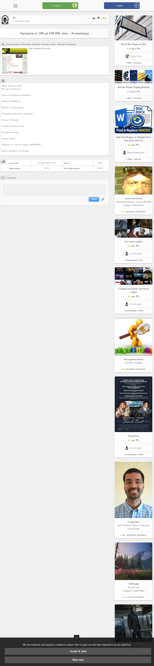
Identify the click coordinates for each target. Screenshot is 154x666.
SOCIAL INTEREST (136, 597)
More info (78, 659)
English (56, 5)
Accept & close (78, 651)
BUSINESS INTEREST (136, 212)
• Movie (140, 311)
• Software (137, 159)
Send (94, 199)
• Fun (140, 260)
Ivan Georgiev (136, 253)
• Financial (136, 63)
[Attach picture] (103, 201)
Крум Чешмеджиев (135, 152)
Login (119, 5)
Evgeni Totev (136, 56)
